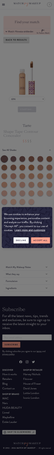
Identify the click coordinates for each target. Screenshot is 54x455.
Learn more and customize (30, 230)
